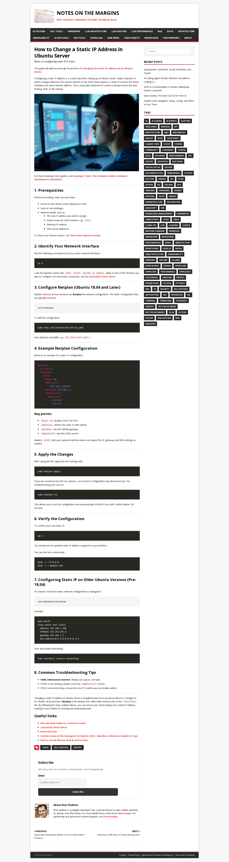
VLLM (171, 312)
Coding (178, 144)
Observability (175, 254)
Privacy (180, 277)
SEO (165, 294)
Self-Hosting (61, 747)
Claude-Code (152, 144)
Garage (162, 179)
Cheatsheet (173, 138)
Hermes (178, 190)
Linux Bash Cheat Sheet (102, 276)
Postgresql (152, 277)
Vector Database (167, 306)
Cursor (182, 150)
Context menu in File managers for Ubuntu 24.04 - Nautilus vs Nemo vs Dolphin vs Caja (89, 735)
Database (160, 155)
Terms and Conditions (185, 855)
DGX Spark (177, 161)
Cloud (166, 144)
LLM (163, 225)
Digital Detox (153, 167)
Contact (122, 855)
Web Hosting (164, 318)
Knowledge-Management (159, 213)
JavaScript (151, 208)
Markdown (151, 236)
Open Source (152, 265)
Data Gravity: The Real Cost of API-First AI (165, 95)
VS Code (182, 312)
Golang (169, 184)
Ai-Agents (171, 121)
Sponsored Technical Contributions (157, 855)
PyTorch (180, 283)
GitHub (149, 184)
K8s (162, 208)
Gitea (181, 179)
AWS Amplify (179, 132)
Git (172, 179)
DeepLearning (176, 155)
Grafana (150, 190)
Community (152, 150)
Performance (168, 271)
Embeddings (173, 173)
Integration (173, 202)
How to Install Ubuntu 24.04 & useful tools (64, 740)
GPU (179, 184)
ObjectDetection (155, 254)
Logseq (186, 225)
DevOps (77, 747)
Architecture (153, 132)
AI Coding (157, 121)
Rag (147, 289)
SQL (189, 294)
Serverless (177, 294)
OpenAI (167, 265)
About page (124, 813)
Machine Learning (155, 231)
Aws (166, 132)
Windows (150, 323)
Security (164, 289)
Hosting (150, 196)
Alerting (185, 121)
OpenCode (151, 271)
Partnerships (110, 816)
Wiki (177, 318)
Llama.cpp (151, 225)
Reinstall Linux (49, 731)
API (175, 126)
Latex (166, 219)
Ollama (176, 260)
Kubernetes (183, 213)
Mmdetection (182, 242)
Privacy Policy (134, 855)
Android (165, 126)
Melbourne (168, 236)
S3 (155, 289)
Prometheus (152, 283)
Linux (45, 747)
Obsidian (150, 260)
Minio (168, 242)
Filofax (188, 173)
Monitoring (152, 248)
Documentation (154, 173)
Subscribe (78, 791)
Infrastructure (154, 202)
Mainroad (174, 231)
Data (148, 155)
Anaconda (151, 126)
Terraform (165, 300)
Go (158, 184)
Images (172, 196)
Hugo (162, 196)
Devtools (162, 161)
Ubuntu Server (51, 294)
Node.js (167, 248)
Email (41, 775)
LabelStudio (152, 219)
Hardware (164, 190)
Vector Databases (155, 312)
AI (146, 121)
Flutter (150, 179)
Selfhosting (152, 294)
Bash (159, 138)
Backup (149, 138)
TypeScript (181, 300)
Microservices (153, 242)
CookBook (167, 150)
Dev (190, 155)
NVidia (178, 248)
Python (167, 283)
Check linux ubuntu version (85, 235)
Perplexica (185, 271)
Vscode (149, 318)
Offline (163, 260)
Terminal (150, 300)
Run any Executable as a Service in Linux (63, 723)
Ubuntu (150, 306)
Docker (168, 167)
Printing (167, 277)
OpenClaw (180, 265)
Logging (173, 225)
